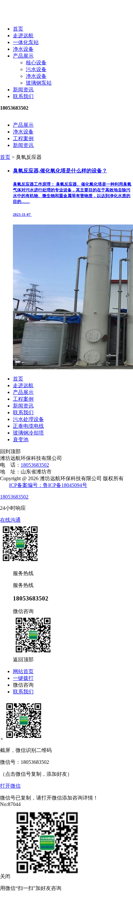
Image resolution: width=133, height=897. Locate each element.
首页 (18, 29)
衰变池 (20, 439)
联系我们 (23, 96)
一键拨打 (23, 678)
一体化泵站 (26, 42)
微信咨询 (23, 685)
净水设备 (23, 49)
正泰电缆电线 (28, 426)
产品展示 (23, 56)
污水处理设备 (28, 419)
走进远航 (23, 35)
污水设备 (36, 69)
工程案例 (23, 138)
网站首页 (23, 671)
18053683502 (35, 465)
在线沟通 (10, 520)
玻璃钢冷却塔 (28, 432)
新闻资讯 (23, 89)
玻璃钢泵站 (39, 83)
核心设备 (36, 62)
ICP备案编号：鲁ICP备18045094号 (48, 485)
